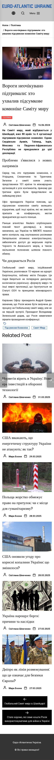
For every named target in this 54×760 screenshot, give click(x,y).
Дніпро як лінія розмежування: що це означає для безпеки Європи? (26, 675)
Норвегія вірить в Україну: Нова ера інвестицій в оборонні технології (26, 384)
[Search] (23, 13)
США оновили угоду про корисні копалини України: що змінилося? (25, 562)
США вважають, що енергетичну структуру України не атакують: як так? (26, 443)
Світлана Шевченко (20, 125)
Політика (7, 117)
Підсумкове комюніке (16, 328)
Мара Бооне (15, 456)
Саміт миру (39, 328)
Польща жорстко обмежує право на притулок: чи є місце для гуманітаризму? (25, 503)
